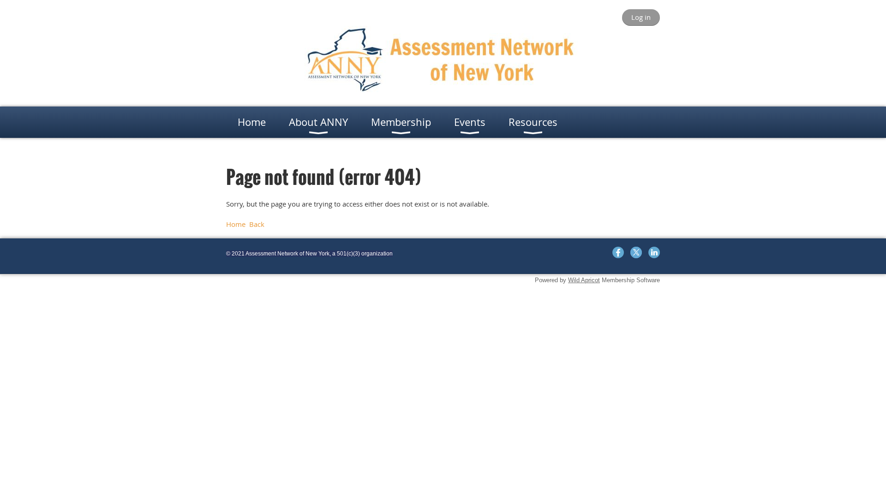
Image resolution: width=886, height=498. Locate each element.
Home (235, 224)
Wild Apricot (584, 280)
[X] (636, 252)
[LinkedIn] (654, 252)
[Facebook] (618, 252)
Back (256, 224)
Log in (641, 17)
